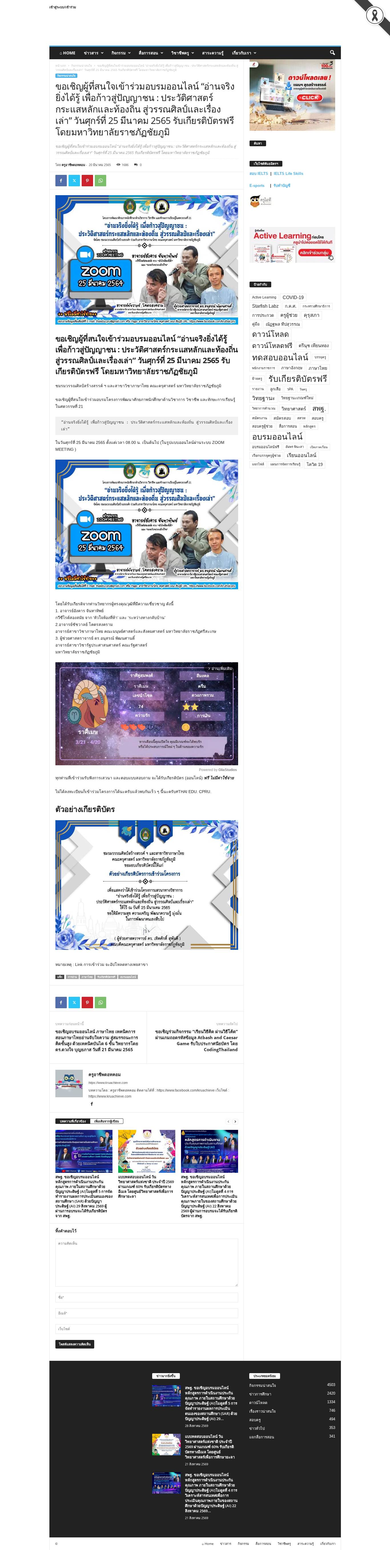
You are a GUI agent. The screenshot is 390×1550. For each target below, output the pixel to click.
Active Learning (264, 297)
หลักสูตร (309, 426)
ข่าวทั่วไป (257, 1428)
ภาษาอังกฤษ (291, 368)
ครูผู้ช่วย (288, 315)
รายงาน (258, 389)
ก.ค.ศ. (290, 306)
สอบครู (317, 418)
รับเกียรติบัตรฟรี (106, 977)
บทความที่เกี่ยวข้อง (73, 1121)
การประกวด (263, 315)
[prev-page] (228, 1121)
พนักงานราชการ (263, 368)
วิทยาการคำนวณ (263, 408)
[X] (74, 180)
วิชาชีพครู (180, 53)
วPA (290, 389)
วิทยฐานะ (263, 398)
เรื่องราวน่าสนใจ (262, 1411)
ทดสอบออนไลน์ (280, 357)
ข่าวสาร (91, 53)
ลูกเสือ (275, 389)
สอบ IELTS (259, 173)
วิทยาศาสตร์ (294, 408)
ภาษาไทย (87, 977)
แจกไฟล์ (258, 464)
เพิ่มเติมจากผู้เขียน (106, 1121)
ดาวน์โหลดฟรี (272, 345)
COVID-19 (293, 297)
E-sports (258, 185)
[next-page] (235, 1121)
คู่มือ (256, 324)
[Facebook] (61, 180)
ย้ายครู (257, 379)
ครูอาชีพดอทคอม (73, 165)
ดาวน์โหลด (270, 334)
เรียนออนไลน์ (301, 455)
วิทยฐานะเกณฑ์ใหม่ (297, 398)
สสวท (301, 418)
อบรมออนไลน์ (128, 977)
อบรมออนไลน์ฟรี (265, 447)
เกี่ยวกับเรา (241, 53)
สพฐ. (319, 408)
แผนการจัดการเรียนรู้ (285, 464)
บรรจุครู (320, 357)
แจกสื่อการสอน (261, 1437)
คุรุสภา (311, 315)
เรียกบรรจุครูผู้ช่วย (266, 456)
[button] (332, 53)
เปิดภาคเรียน (318, 447)
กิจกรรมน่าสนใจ (81, 66)
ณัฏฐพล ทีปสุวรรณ (283, 324)
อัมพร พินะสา (295, 446)
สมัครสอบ (282, 418)
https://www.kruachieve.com (108, 1082)
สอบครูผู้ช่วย (262, 426)
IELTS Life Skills (288, 173)
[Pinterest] (87, 180)
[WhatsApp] (100, 180)
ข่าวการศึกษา (260, 1394)
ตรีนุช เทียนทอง (314, 345)
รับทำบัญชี (282, 185)
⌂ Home (67, 53)
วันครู (303, 389)
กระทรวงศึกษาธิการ (316, 306)
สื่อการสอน (148, 53)
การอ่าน (72, 977)
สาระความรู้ (213, 53)
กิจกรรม (119, 53)
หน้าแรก (60, 66)
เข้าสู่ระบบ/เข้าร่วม (62, 7)
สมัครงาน (259, 418)
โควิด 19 (315, 464)
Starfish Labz (265, 306)
